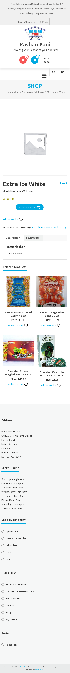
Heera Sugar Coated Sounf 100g (18, 314)
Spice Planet (12, 531)
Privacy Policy (13, 598)
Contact (10, 605)
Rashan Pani (35, 44)
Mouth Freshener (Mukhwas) (30, 92)
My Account (12, 619)
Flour (8, 552)
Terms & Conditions (16, 584)
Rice (8, 559)
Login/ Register (27, 21)
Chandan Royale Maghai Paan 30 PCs (18, 372)
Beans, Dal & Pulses (17, 538)
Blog (8, 612)
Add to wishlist (11, 219)
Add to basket (27, 207)
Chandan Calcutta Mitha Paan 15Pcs (52, 373)
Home (8, 92)
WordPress (39, 670)
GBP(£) (44, 21)
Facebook (11, 644)
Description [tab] (13, 237)
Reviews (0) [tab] (32, 237)
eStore (51, 667)
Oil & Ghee (12, 545)
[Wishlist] (23, 60)
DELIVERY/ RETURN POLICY (20, 591)
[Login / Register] (62, 72)
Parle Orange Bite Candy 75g (52, 314)
